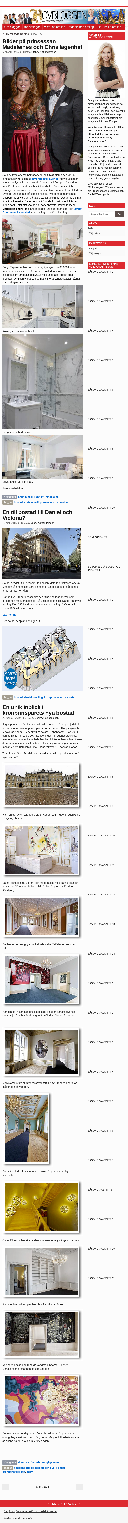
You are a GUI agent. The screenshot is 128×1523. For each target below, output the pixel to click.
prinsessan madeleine (54, 502)
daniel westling (33, 697)
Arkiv (90, 228)
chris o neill (25, 496)
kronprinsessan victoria (59, 697)
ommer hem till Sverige (44, 178)
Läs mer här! (10, 614)
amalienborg (22, 1467)
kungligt (39, 496)
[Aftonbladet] (15, 3)
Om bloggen (12, 27)
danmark (23, 1462)
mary (56, 1462)
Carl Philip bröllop (109, 27)
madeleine (52, 496)
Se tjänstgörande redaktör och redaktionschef (30, 1511)
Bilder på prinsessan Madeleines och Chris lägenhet (42, 44)
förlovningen (32, 27)
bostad (18, 502)
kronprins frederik (13, 1471)
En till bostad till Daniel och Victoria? (37, 515)
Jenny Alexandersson (44, 52)
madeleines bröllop (81, 27)
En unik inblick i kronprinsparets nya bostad (38, 710)
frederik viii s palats (53, 1467)
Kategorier (93, 248)
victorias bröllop (54, 27)
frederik (35, 1462)
